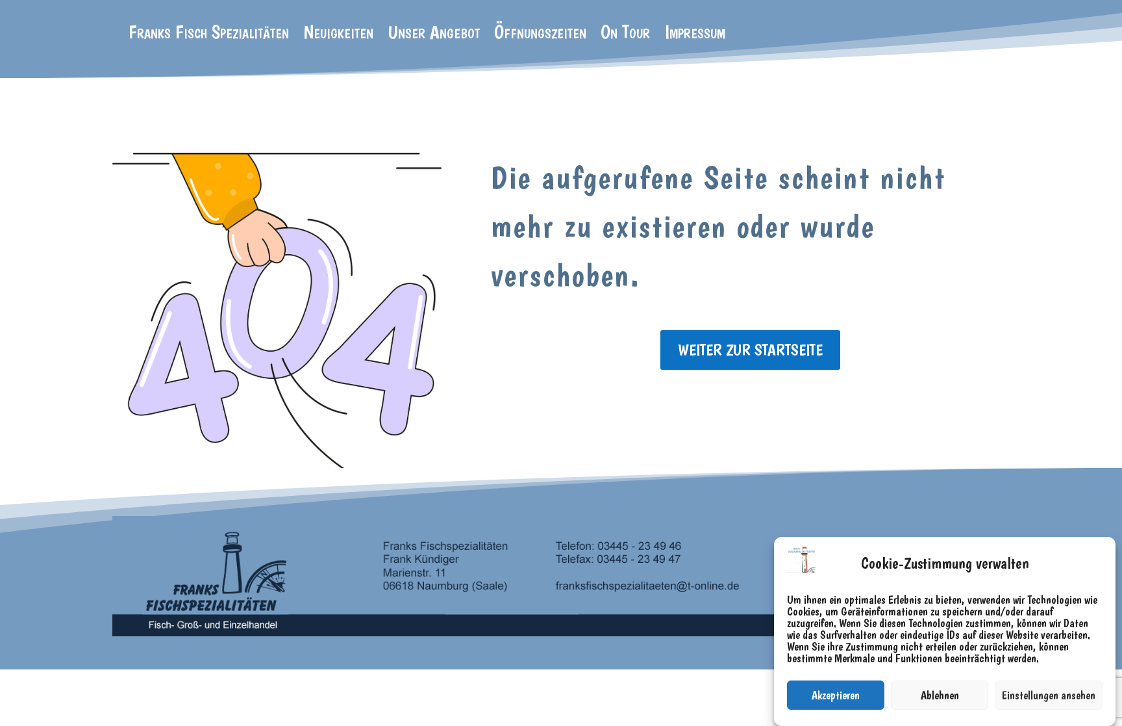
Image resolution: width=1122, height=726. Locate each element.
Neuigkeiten (338, 34)
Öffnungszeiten (540, 34)
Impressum (694, 34)
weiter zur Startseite (750, 349)
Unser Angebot (434, 34)
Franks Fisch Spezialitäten (209, 34)
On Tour (625, 34)
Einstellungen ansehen (1048, 695)
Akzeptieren (836, 695)
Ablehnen (940, 695)
